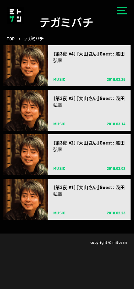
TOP (10, 38)
